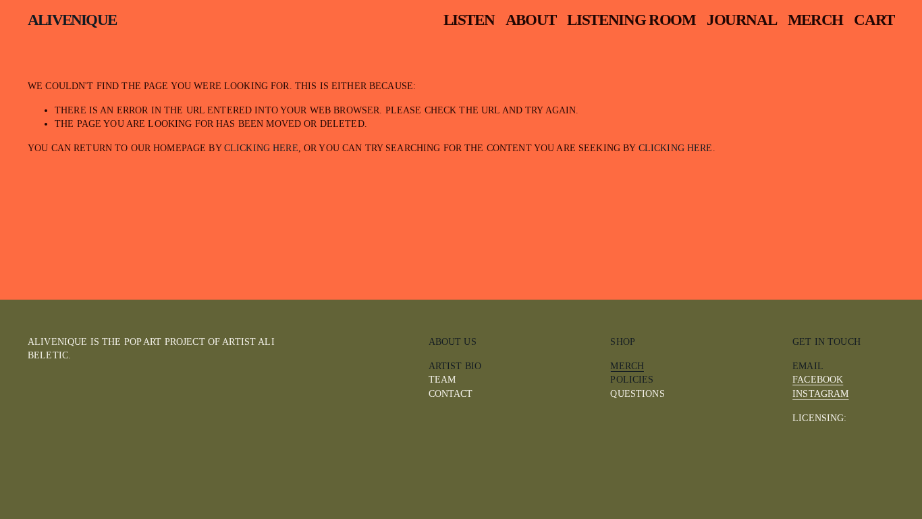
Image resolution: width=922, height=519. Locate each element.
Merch (815, 19)
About (531, 19)
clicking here (261, 147)
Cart (874, 20)
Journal (742, 19)
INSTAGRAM (820, 393)
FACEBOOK (817, 379)
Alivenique (72, 19)
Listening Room (631, 19)
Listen (469, 19)
